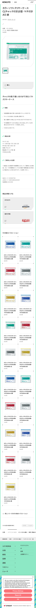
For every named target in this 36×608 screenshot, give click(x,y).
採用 (21, 551)
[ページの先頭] (33, 539)
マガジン (5, 567)
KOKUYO (4, 539)
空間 (4, 559)
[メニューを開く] (32, 2)
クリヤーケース (11, 19)
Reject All (18, 595)
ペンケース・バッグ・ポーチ (28, 539)
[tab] (5, 70)
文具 (15, 2)
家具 (4, 554)
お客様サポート (24, 554)
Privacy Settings (18, 591)
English (30, 525)
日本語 (24, 525)
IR (21, 548)
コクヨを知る (6, 546)
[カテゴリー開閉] (14, 546)
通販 (4, 563)
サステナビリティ (24, 545)
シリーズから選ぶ (22, 532)
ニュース (5, 571)
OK (18, 599)
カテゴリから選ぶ (12, 532)
